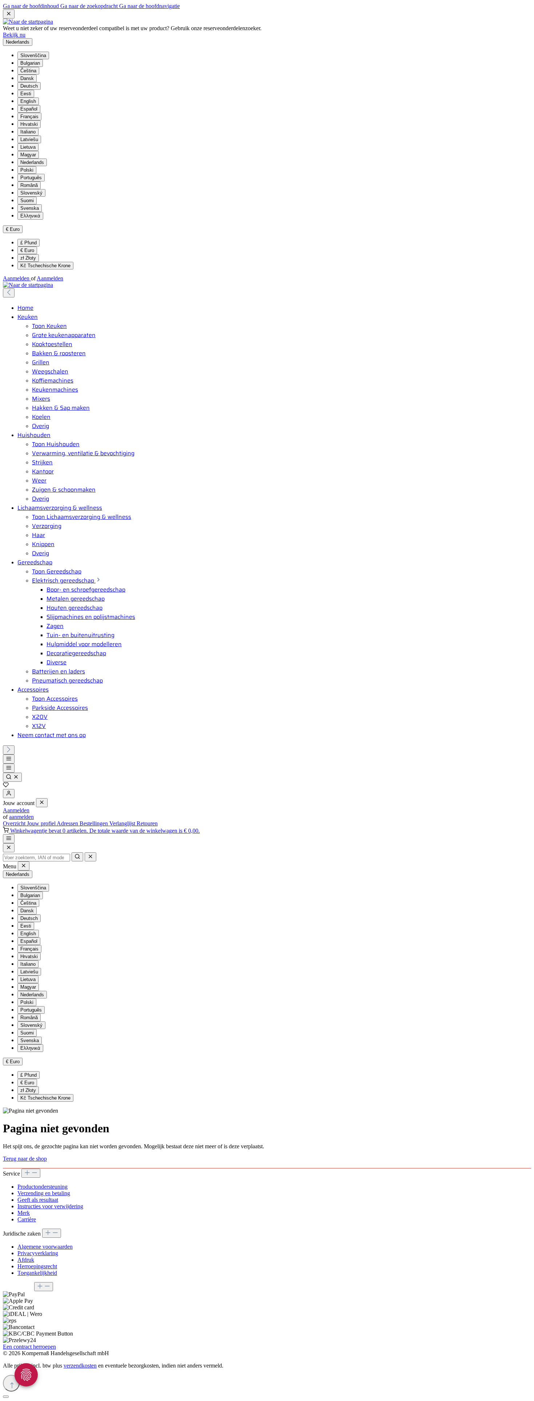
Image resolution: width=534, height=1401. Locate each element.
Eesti (25, 93)
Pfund (28, 242)
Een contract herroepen (29, 1347)
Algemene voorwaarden (45, 1247)
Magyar (28, 154)
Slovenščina (33, 55)
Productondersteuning (42, 1187)
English (28, 101)
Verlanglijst (123, 823)
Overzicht (15, 823)
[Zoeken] (12, 777)
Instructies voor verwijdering (50, 1206)
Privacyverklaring (37, 1253)
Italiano (28, 132)
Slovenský (31, 193)
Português (31, 177)
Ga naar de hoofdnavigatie (149, 6)
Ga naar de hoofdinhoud (31, 6)
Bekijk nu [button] (14, 35)
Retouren (147, 823)
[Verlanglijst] (6, 785)
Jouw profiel (42, 823)
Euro (27, 250)
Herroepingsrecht (37, 1266)
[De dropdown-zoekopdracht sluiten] (90, 856)
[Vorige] (9, 292)
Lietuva (28, 147)
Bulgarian (30, 63)
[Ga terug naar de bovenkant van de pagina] (11, 1383)
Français (29, 116)
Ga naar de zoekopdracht (89, 6)
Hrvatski (29, 124)
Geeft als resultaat (37, 1200)
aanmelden (21, 817)
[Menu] (9, 759)
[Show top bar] (9, 838)
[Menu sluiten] (42, 802)
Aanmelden (17, 278)
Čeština (28, 70)
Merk (23, 1213)
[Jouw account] (9, 793)
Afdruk (25, 1260)
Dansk (27, 78)
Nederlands (32, 162)
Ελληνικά (30, 216)
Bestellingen (94, 823)
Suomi (27, 200)
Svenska (29, 208)
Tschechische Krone (45, 265)
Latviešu (29, 139)
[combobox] (36, 857)
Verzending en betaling (43, 1193)
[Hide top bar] (9, 14)
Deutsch (29, 86)
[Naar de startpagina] (28, 22)
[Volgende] (9, 749)
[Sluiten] (6, 1397)
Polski (26, 170)
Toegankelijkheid (37, 1273)
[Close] (9, 847)
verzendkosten (80, 1365)
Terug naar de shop (25, 1159)
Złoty (28, 258)
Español (28, 109)
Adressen (68, 823)
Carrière (26, 1219)
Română (29, 185)
